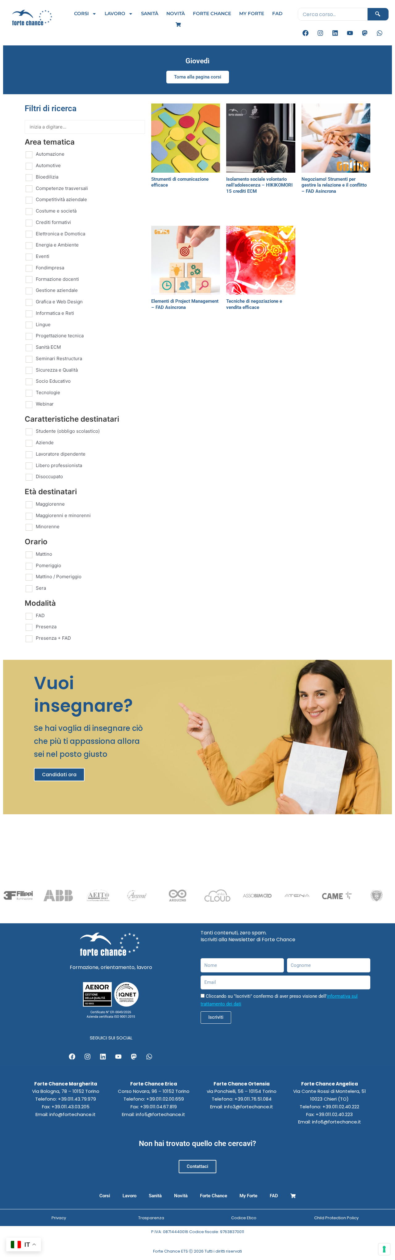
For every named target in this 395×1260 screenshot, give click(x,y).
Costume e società (56, 211)
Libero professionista (59, 465)
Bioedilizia (47, 177)
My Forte (251, 13)
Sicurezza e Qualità (57, 370)
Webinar (45, 404)
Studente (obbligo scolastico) (68, 431)
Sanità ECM (48, 347)
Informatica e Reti (55, 313)
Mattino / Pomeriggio (58, 576)
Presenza (46, 627)
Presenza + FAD (53, 638)
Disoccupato (49, 476)
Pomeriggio (48, 565)
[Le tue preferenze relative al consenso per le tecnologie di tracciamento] (384, 1249)
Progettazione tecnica (60, 336)
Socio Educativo (53, 381)
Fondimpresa (50, 268)
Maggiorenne (50, 504)
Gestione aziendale (57, 290)
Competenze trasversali (62, 188)
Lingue (43, 324)
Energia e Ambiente (57, 245)
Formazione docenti (57, 279)
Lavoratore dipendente (60, 454)
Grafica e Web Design (59, 302)
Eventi (42, 256)
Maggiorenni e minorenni (63, 515)
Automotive (48, 165)
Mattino (44, 554)
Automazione (50, 154)
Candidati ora (59, 774)
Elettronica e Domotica (60, 234)
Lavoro (115, 13)
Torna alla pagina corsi (197, 77)
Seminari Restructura (59, 358)
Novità (175, 13)
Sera (41, 588)
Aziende (45, 442)
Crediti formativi (53, 222)
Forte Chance (212, 13)
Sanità (149, 13)
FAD (277, 13)
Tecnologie (48, 392)
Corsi (81, 13)
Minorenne (48, 526)
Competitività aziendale (61, 199)
